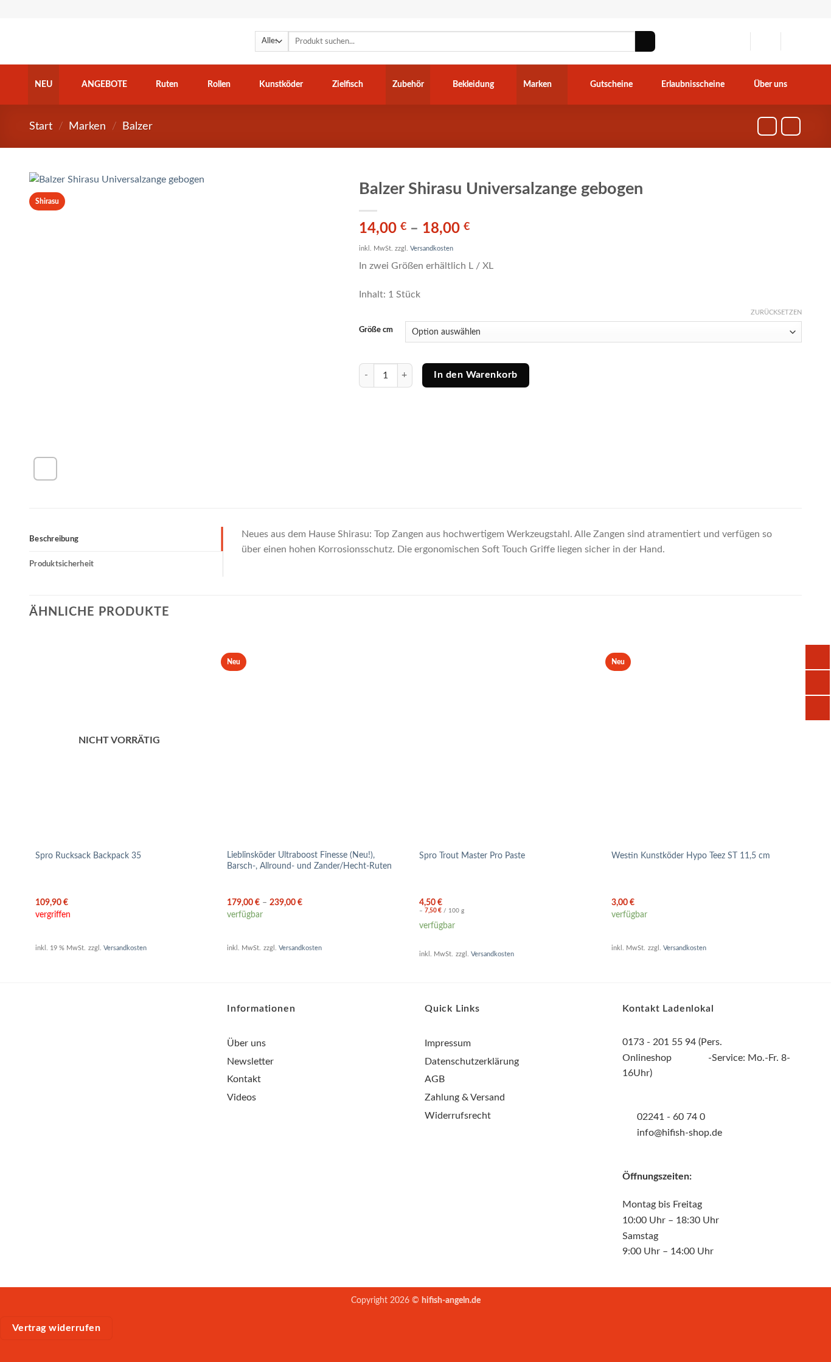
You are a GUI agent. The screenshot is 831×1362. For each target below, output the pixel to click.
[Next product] (766, 126)
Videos (241, 1097)
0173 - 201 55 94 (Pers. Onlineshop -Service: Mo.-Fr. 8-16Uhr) (706, 1057)
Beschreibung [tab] (53, 539)
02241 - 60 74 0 (671, 1117)
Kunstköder (281, 84)
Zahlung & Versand (465, 1097)
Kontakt (244, 1079)
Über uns (770, 84)
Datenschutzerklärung (472, 1061)
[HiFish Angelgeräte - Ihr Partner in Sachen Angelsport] (90, 41)
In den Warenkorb (475, 375)
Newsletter (250, 1061)
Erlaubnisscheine (693, 84)
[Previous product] (790, 126)
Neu (43, 84)
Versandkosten (431, 248)
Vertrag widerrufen (56, 1328)
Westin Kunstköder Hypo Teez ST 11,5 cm (690, 855)
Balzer (137, 126)
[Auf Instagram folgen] (119, 1061)
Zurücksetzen (776, 312)
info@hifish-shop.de (678, 1133)
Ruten (167, 84)
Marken (537, 84)
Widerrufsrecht (458, 1116)
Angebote (104, 84)
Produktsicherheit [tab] (61, 564)
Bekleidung (473, 84)
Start (40, 126)
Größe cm (376, 330)
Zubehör (408, 84)
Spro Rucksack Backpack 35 (88, 855)
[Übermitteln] (645, 41)
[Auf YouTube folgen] (141, 1061)
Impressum (448, 1043)
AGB (435, 1079)
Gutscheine (611, 84)
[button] (765, 41)
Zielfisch (347, 84)
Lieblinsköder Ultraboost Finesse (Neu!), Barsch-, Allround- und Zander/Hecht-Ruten (309, 860)
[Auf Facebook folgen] (97, 1061)
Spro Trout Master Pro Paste (472, 855)
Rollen (219, 84)
